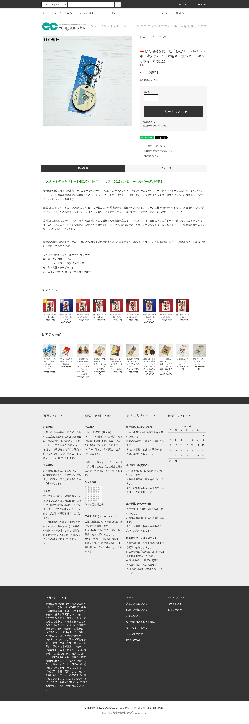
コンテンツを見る (108, 13)
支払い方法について (137, 603)
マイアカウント (176, 597)
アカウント (181, 4)
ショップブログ (134, 634)
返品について (149, 122)
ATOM (136, 640)
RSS (128, 640)
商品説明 (83, 168)
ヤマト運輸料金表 (94, 504)
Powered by (107, 713)
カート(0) (201, 4)
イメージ (166, 168)
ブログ (164, 13)
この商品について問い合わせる (158, 151)
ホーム (45, 13)
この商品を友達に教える (155, 146)
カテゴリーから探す (64, 13)
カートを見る (175, 603)
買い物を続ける (151, 156)
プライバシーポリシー (138, 628)
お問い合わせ (180, 13)
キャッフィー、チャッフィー (158, 37)
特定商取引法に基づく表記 (155, 125)
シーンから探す (86, 13)
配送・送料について (137, 609)
